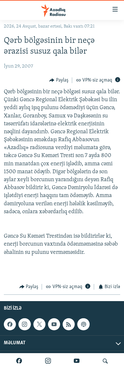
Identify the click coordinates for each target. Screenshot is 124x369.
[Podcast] (83, 324)
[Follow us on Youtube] (54, 324)
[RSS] (69, 324)
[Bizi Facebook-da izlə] (19, 361)
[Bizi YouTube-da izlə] (76, 361)
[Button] (58, 80)
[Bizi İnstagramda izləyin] (48, 361)
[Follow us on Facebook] (10, 324)
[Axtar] (105, 361)
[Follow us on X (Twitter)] (39, 324)
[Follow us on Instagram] (24, 324)
